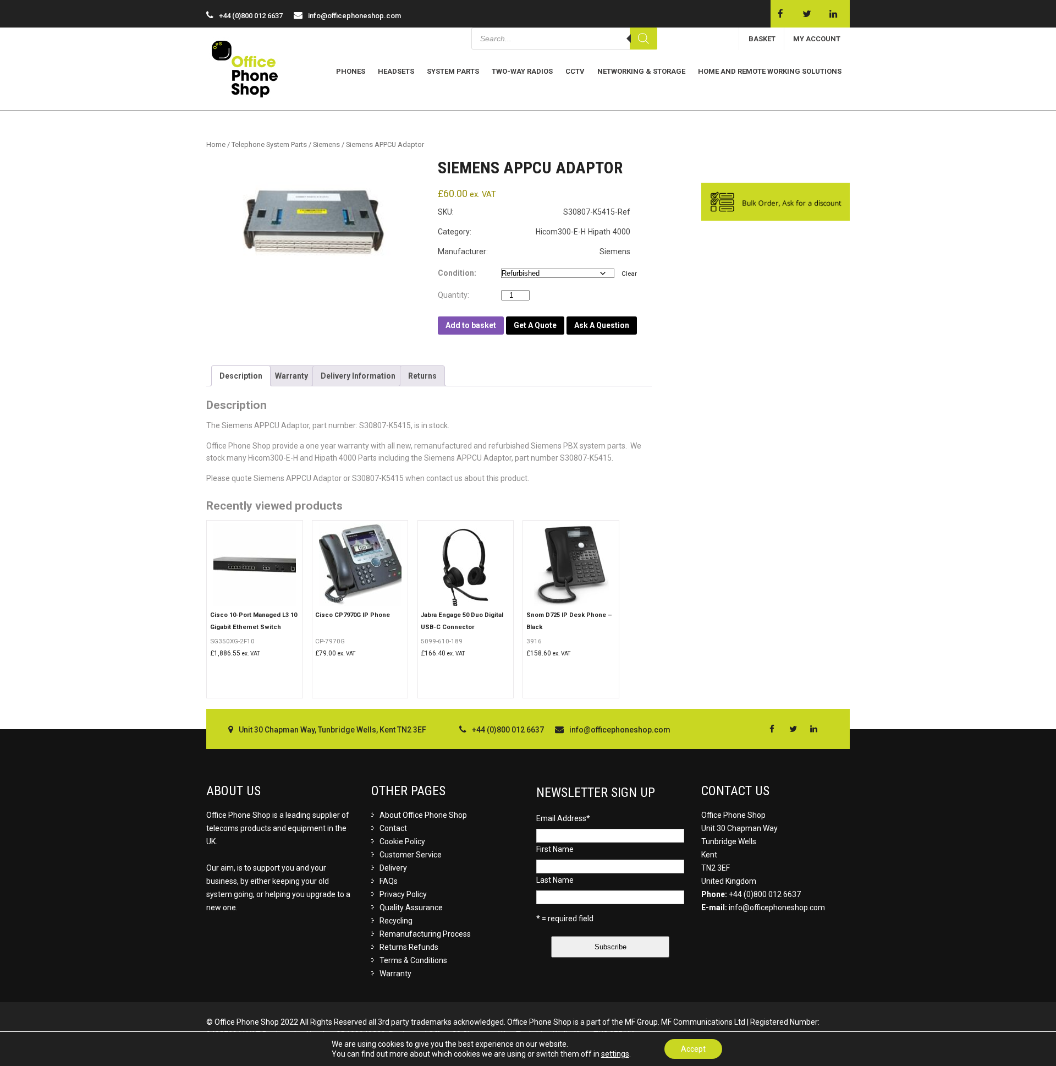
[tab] (241, 375)
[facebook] (780, 14)
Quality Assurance (411, 907)
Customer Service (411, 854)
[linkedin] (833, 14)
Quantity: (456, 295)
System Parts (453, 71)
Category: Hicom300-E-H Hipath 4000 (534, 231)
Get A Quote (535, 325)
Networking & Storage (641, 71)
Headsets (396, 71)
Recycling (396, 920)
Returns (422, 375)
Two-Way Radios (522, 71)
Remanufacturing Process (425, 934)
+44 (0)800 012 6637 (765, 894)
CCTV (575, 71)
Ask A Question (601, 325)
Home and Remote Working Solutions (770, 71)
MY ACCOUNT (816, 39)
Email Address (563, 818)
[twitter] (806, 14)
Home (216, 144)
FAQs (389, 881)
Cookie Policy (402, 841)
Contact (393, 828)
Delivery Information (358, 375)
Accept (693, 1049)
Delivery (393, 867)
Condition (456, 273)
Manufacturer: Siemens (534, 251)
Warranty (291, 375)
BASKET (762, 39)
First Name (555, 849)
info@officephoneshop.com (354, 16)
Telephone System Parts (269, 144)
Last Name (555, 880)
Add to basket (471, 325)
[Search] (643, 39)
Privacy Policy (403, 894)
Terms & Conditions (413, 960)
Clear (629, 273)
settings (615, 1053)
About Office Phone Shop (423, 815)
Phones (350, 71)
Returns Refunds (409, 947)
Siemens (326, 144)
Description (240, 375)
